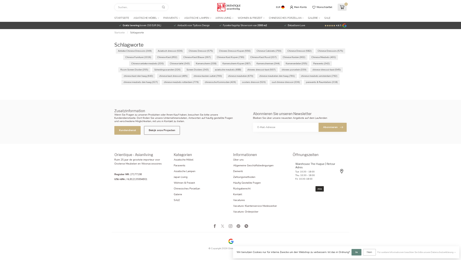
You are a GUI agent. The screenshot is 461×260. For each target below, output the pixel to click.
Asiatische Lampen (196, 18)
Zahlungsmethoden (244, 177)
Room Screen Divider (134, 69)
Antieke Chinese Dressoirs (135, 50)
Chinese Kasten (294, 57)
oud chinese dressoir (286, 82)
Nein (369, 252)
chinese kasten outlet (208, 75)
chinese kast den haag (138, 75)
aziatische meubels (228, 69)
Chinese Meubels (323, 57)
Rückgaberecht (241, 188)
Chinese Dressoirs (330, 50)
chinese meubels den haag (141, 82)
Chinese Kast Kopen (230, 57)
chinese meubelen (240, 75)
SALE (327, 18)
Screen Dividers (198, 69)
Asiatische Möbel (145, 18)
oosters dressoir (254, 82)
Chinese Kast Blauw (197, 57)
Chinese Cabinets (269, 50)
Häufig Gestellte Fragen (247, 183)
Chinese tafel (180, 63)
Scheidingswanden (167, 69)
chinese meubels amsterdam (319, 75)
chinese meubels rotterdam (181, 82)
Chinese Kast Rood (263, 57)
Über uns (238, 159)
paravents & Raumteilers (322, 82)
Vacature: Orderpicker (245, 211)
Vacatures (239, 200)
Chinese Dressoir (299, 50)
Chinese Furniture (138, 57)
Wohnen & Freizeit (250, 18)
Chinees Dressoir (201, 50)
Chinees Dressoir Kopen (234, 50)
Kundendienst (127, 130)
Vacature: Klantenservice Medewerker (255, 206)
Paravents (170, 18)
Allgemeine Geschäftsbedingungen (253, 165)
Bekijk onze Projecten (162, 130)
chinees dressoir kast (261, 69)
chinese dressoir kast (326, 69)
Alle (319, 188)
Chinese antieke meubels (147, 63)
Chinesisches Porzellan (285, 18)
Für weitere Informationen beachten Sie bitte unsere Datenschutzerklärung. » (416, 252)
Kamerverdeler (296, 63)
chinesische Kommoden (220, 82)
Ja (356, 252)
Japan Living (223, 18)
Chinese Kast (167, 57)
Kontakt (237, 194)
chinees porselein (294, 69)
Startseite (121, 18)
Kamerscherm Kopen (236, 63)
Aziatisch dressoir (170, 50)
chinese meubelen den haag (277, 75)
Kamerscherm (206, 63)
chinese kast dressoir (173, 75)
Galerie (313, 18)
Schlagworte (137, 32)
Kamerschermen (268, 63)
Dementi (238, 171)
